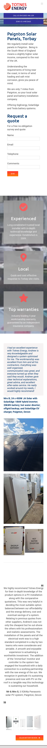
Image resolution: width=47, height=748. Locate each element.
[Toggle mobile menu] (42, 3)
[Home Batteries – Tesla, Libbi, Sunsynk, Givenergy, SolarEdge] (23, 714)
